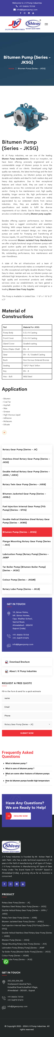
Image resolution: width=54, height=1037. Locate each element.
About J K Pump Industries (23, 671)
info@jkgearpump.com (27, 9)
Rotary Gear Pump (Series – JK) (20, 449)
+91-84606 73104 (21, 634)
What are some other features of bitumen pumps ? (27, 774)
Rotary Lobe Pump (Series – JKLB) (21, 589)
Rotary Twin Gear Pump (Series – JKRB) (24, 484)
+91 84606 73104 (27, 6)
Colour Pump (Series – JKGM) (19, 579)
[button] (27, 724)
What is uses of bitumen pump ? (19, 768)
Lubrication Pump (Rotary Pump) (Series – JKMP (26, 556)
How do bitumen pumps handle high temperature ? (27, 782)
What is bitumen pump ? (16, 763)
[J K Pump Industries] (15, 24)
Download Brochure (19, 662)
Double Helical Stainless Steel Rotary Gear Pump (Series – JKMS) (26, 521)
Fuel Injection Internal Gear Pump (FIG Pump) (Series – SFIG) (24, 508)
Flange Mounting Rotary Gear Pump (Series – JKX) (27, 543)
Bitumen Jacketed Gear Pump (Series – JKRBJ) (24, 495)
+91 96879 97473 (15, 1000)
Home (11, 68)
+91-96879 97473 (21, 638)
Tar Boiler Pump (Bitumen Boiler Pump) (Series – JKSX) (24, 569)
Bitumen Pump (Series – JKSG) (19, 532)
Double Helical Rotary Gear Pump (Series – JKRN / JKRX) (26, 473)
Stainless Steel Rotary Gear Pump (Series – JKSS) (26, 460)
